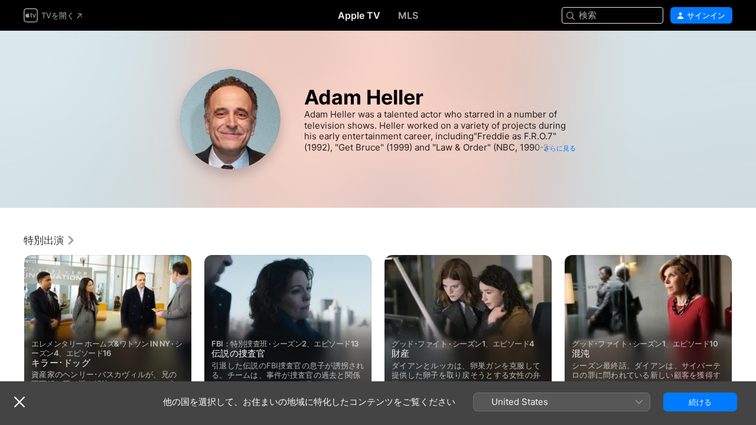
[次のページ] (744, 326)
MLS (408, 15)
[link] (50, 240)
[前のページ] (12, 326)
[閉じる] (19, 402)
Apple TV (359, 15)
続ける (700, 402)
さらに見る (559, 148)
